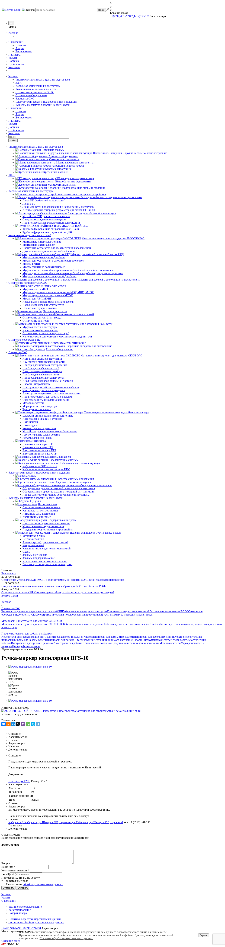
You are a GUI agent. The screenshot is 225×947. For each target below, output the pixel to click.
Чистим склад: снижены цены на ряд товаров (42, 79)
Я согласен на (34, 884)
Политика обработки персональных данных (34, 918)
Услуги (12, 57)
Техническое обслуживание (25, 906)
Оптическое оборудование (31, 95)
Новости (20, 45)
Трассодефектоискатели (26, 646)
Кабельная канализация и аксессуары (37, 85)
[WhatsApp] (28, 724)
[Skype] (33, 724)
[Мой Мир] (13, 724)
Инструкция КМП (19, 781)
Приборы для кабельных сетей (30, 639)
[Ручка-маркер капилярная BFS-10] (30, 666)
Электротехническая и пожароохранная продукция (46, 101)
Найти (13, 140)
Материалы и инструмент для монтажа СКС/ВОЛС (32, 624)
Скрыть (203, 935)
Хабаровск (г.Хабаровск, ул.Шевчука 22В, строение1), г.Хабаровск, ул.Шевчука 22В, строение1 (65, 822)
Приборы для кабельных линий (155, 636)
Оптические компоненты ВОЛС (34, 92)
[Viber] (23, 724)
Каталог (13, 32)
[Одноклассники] (8, 724)
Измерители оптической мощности (22, 636)
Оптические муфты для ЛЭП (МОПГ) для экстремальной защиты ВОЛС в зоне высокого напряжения (62, 579)
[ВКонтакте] (3, 724)
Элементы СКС (24, 98)
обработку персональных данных (43, 884)
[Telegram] (38, 724)
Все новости (8, 573)
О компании (15, 41)
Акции (19, 48)
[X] (18, 724)
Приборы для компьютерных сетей (115, 636)
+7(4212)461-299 (120, 16)
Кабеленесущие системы (119, 624)
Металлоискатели (170, 643)
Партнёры (14, 54)
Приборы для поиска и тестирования (71, 639)
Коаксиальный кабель (147, 624)
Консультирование (19, 909)
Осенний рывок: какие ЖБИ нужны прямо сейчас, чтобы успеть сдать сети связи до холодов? (57, 592)
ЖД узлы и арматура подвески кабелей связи (42, 104)
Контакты (14, 67)
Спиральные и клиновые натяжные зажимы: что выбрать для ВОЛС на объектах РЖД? (53, 586)
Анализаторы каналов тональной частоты (69, 636)
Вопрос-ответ (23, 51)
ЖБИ (18, 82)
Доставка (14, 60)
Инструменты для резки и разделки (32, 643)
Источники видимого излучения (113, 639)
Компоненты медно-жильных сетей (36, 89)
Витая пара (166, 624)
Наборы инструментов (146, 639)
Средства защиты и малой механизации (135, 643)
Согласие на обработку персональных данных (36, 922)
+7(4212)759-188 (139, 16)
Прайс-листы (16, 64)
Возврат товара (17, 912)
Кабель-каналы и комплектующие (83, 624)
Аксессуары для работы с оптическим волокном (83, 643)
